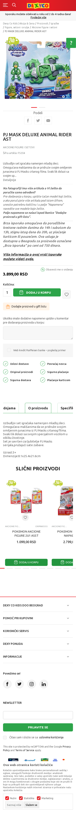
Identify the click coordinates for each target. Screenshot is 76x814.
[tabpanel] (38, 70)
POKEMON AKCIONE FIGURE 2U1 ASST (26, 533)
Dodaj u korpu (38, 292)
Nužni (13, 798)
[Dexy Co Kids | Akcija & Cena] (38, 5)
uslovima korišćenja (51, 737)
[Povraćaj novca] (42, 363)
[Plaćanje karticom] (42, 379)
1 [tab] (34, 107)
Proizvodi (42, 23)
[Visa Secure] (55, 760)
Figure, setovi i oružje (17, 27)
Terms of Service (24, 750)
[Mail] (48, 120)
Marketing (47, 798)
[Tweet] (38, 120)
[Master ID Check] (65, 760)
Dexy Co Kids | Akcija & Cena (18, 23)
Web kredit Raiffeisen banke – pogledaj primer (39, 350)
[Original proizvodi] (5, 371)
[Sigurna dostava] (5, 379)
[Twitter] (19, 684)
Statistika (29, 798)
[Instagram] (32, 684)
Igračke (55, 23)
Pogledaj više (38, 17)
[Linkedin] (44, 684)
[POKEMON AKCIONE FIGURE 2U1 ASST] (26, 500)
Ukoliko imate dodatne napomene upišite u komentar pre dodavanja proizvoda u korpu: (36, 320)
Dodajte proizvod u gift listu (29, 306)
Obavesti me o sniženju (59, 269)
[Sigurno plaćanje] (42, 371)
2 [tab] (42, 107)
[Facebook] (27, 120)
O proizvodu (38, 408)
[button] (66, 294)
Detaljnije (9, 180)
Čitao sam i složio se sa (36, 737)
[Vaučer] (44, 760)
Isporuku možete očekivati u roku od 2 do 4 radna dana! (38, 14)
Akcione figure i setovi (44, 27)
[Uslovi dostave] (5, 363)
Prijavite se (38, 727)
